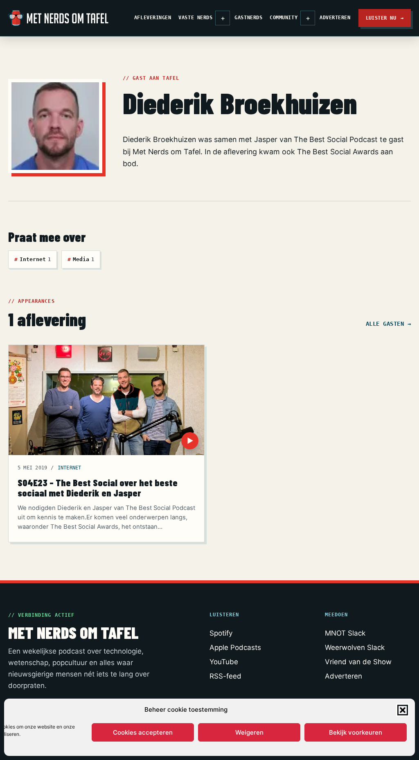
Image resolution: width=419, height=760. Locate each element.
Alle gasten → (388, 323)
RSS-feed (225, 676)
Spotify (221, 633)
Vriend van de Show (358, 662)
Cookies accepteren (143, 732)
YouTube (224, 662)
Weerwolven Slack (355, 647)
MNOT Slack (345, 633)
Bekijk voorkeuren (355, 732)
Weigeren (249, 732)
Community (283, 17)
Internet (32, 259)
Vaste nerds (195, 17)
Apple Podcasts (235, 647)
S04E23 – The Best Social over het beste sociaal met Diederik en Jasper (98, 487)
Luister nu (385, 18)
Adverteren (335, 17)
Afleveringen (152, 17)
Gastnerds (248, 17)
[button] (403, 710)
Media (81, 259)
